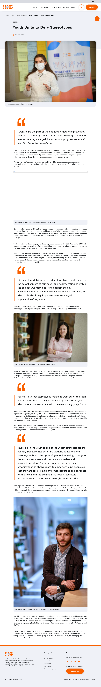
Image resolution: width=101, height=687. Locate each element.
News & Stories (22, 15)
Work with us (48, 661)
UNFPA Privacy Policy (81, 680)
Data (73, 7)
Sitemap (92, 680)
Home (35, 7)
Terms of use (68, 680)
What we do (56, 7)
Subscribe (75, 671)
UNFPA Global (48, 658)
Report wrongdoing (50, 669)
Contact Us (47, 663)
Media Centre (48, 666)
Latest (65, 7)
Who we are (44, 7)
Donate (92, 7)
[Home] (8, 7)
